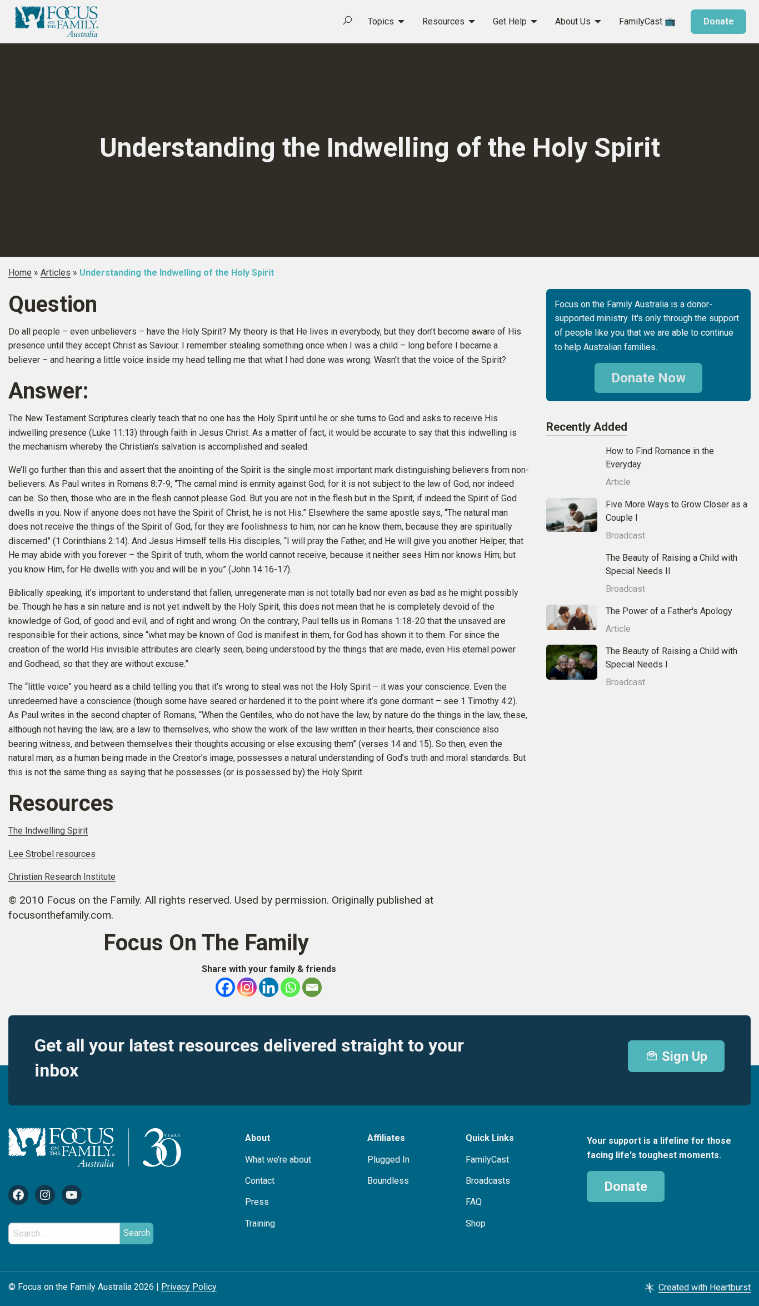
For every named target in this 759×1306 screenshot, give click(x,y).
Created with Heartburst (704, 1287)
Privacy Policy (189, 1287)
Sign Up (682, 1056)
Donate (718, 21)
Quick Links (490, 1138)
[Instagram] (247, 987)
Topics (381, 21)
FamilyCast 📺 (647, 21)
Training (260, 1223)
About (257, 1138)
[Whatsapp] (290, 987)
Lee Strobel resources (52, 854)
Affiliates (386, 1138)
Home (20, 272)
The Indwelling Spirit (48, 830)
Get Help (510, 21)
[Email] (312, 987)
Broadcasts (488, 1180)
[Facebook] (225, 987)
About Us (573, 21)
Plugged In (388, 1159)
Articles (56, 272)
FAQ (474, 1202)
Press (257, 1202)
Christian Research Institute (62, 876)
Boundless (388, 1180)
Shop (476, 1223)
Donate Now (648, 378)
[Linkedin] (268, 987)
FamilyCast (487, 1159)
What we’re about (278, 1159)
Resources (443, 21)
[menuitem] (380, 22)
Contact (259, 1180)
